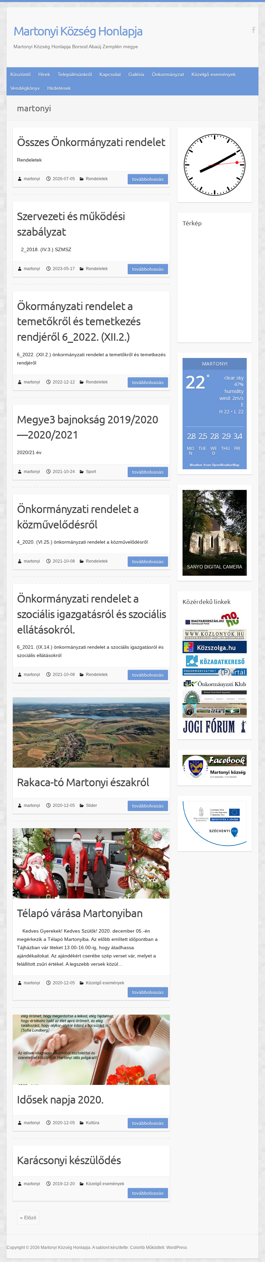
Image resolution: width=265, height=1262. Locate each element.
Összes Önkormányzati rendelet (91, 141)
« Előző (28, 1217)
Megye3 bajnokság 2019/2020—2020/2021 (87, 426)
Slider (91, 805)
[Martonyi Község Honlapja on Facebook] (253, 29)
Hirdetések (59, 88)
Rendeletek (97, 178)
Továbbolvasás (148, 179)
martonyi (32, 178)
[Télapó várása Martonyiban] (91, 863)
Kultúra (92, 1122)
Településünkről (75, 74)
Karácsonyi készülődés (69, 1160)
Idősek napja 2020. (60, 1099)
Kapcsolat (110, 74)
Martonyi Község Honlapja (78, 30)
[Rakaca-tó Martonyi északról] (91, 732)
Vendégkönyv (25, 88)
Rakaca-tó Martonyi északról (83, 782)
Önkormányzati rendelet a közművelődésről (78, 516)
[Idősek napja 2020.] (91, 1050)
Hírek (44, 74)
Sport (91, 471)
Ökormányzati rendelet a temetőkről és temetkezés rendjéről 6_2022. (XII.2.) (78, 321)
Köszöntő (20, 74)
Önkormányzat (168, 74)
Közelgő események (214, 74)
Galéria (136, 74)
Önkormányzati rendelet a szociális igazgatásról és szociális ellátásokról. (91, 614)
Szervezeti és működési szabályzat (71, 223)
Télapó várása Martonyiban (80, 913)
